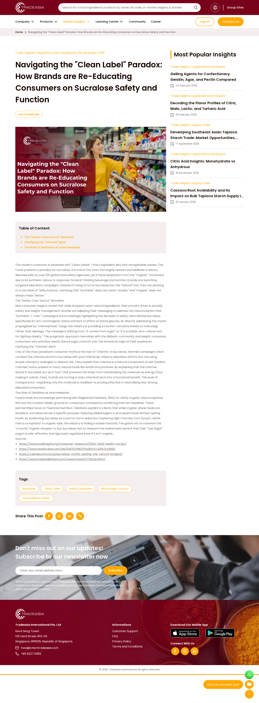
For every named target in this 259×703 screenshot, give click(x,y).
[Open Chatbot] (249, 685)
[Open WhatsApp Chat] (249, 675)
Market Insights (74, 22)
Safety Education (80, 489)
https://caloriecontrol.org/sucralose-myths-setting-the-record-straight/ (71, 454)
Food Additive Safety (36, 498)
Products (46, 22)
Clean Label (52, 489)
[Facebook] (175, 651)
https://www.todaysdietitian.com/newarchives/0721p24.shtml (62, 459)
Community (137, 22)
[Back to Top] (249, 694)
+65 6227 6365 (31, 654)
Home (19, 32)
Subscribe (115, 570)
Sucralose (28, 489)
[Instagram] (185, 651)
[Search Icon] (196, 8)
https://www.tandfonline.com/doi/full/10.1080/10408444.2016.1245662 (67, 449)
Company (22, 22)
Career (156, 22)
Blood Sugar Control (115, 489)
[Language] (215, 7)
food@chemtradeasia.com (39, 648)
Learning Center (107, 22)
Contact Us (231, 22)
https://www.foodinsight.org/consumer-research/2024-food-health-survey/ (73, 444)
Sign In (204, 22)
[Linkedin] (195, 651)
